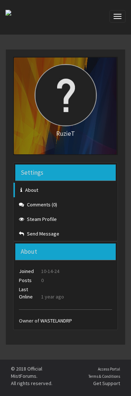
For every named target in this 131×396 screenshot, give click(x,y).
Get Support (106, 383)
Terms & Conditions (104, 376)
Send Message (42, 233)
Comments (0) (41, 204)
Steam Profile (41, 219)
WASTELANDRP (56, 320)
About (31, 190)
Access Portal (109, 369)
